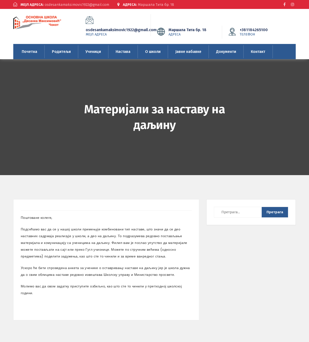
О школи (153, 51)
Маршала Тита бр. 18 (148, 4)
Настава (123, 51)
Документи (226, 51)
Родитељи (61, 51)
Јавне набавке (188, 51)
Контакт (258, 51)
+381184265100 (254, 32)
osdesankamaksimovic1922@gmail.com (65, 4)
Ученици (93, 51)
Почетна (29, 51)
